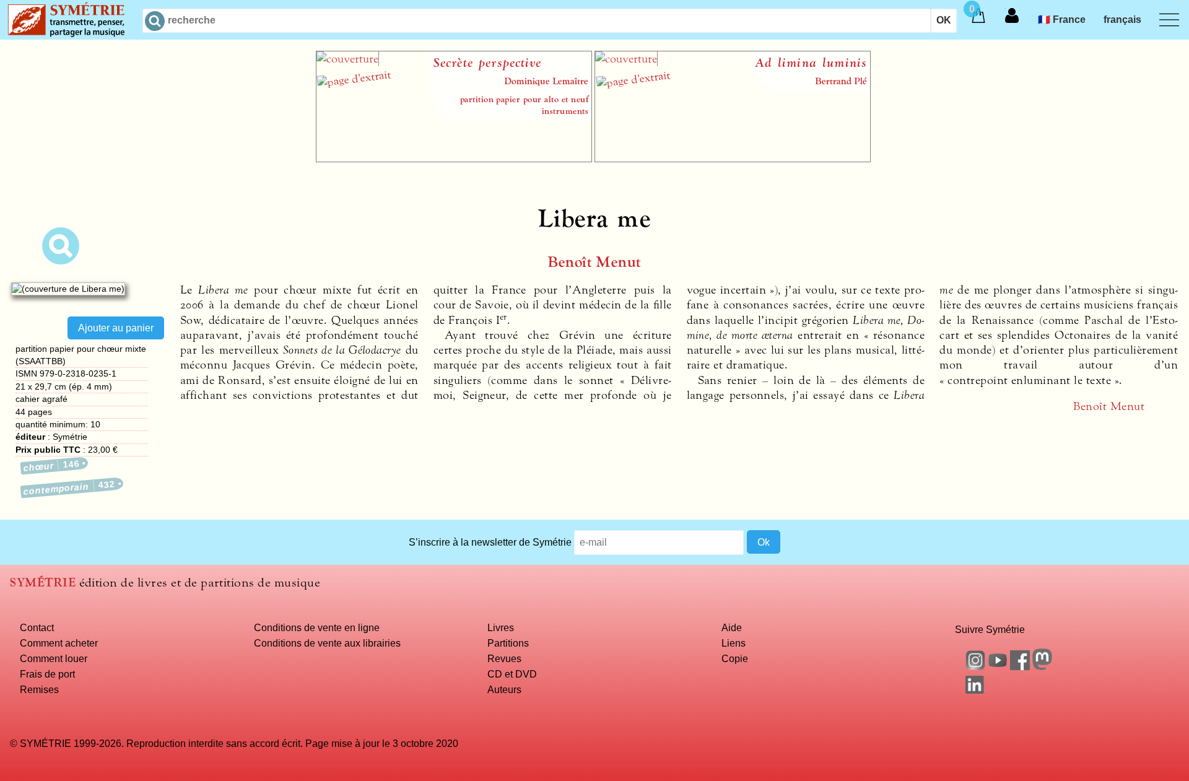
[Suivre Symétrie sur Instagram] (975, 666)
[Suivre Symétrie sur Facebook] (1020, 666)
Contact (37, 627)
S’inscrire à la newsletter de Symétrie (490, 542)
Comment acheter (59, 642)
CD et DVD (512, 673)
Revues (504, 658)
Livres (500, 627)
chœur (51, 465)
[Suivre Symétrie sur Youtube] (998, 666)
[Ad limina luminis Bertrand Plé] (732, 158)
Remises (39, 689)
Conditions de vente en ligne (317, 627)
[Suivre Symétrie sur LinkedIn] (975, 690)
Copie (734, 658)
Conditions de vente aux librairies (327, 642)
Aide (731, 627)
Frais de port (47, 673)
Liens (733, 642)
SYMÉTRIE (43, 582)
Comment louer (53, 658)
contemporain (70, 488)
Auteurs (504, 689)
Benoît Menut (594, 262)
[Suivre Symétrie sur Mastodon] (1042, 666)
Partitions (508, 642)
